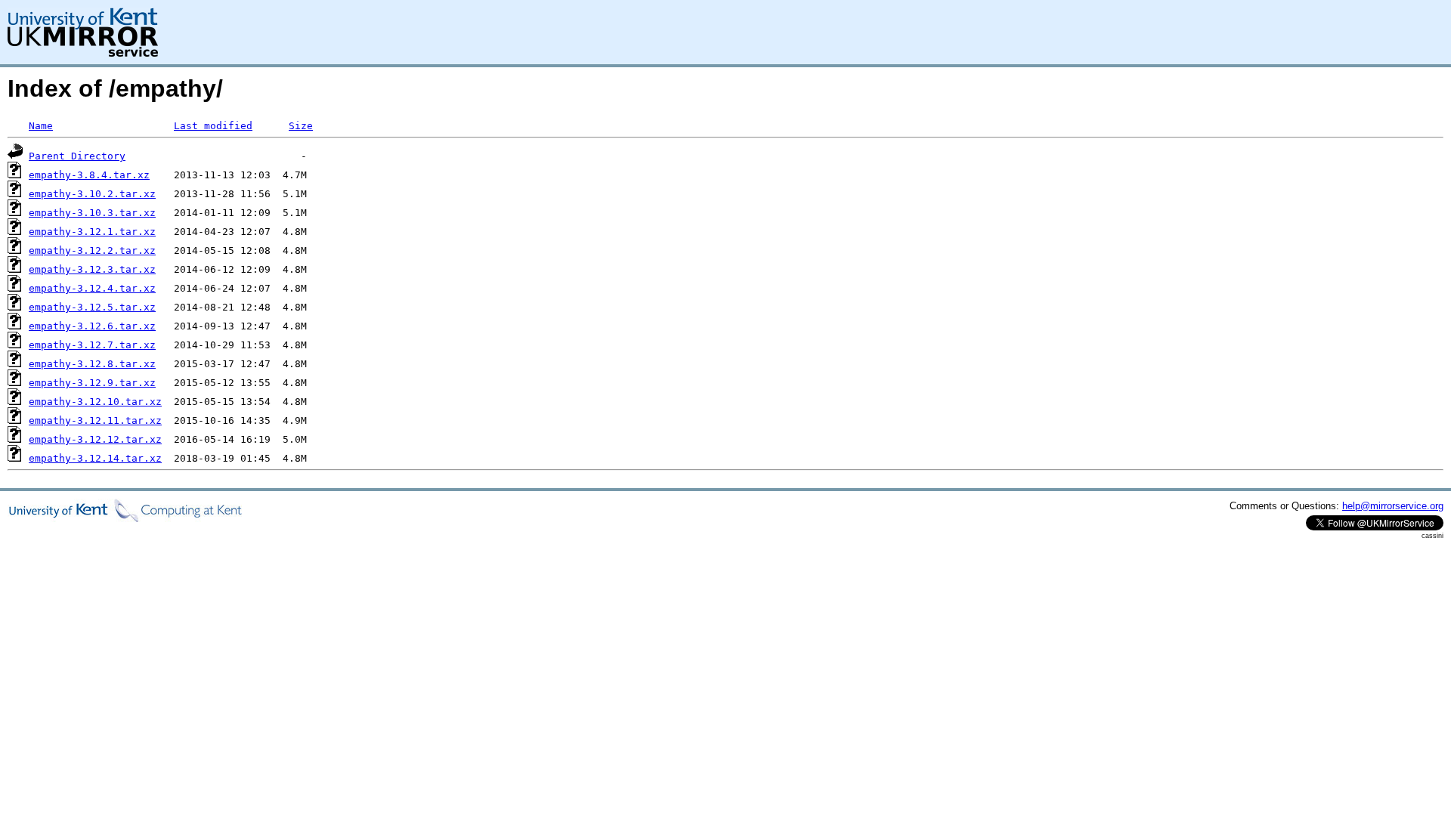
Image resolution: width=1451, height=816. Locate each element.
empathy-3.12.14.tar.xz (95, 458)
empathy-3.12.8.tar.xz (92, 363)
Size (301, 125)
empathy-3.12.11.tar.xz (95, 420)
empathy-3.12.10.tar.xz (95, 401)
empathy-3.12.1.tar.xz (92, 231)
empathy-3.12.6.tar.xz (92, 326)
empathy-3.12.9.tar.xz (92, 382)
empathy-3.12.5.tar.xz (92, 307)
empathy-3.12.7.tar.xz (92, 345)
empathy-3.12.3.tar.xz (92, 269)
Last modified (213, 125)
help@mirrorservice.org (1392, 506)
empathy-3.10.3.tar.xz (92, 212)
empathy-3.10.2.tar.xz (92, 193)
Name (41, 125)
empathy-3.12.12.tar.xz (95, 439)
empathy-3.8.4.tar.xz (89, 175)
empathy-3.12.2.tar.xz (92, 250)
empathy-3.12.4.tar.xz (92, 288)
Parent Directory (77, 156)
